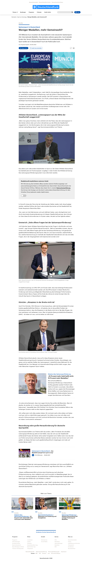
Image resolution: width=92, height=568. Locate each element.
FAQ (56, 539)
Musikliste (57, 545)
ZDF (40, 553)
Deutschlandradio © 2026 (46, 558)
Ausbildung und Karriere (74, 543)
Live (78, 12)
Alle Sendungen (16, 541)
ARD (36, 553)
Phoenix (44, 553)
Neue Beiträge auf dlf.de (18, 546)
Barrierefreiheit (71, 548)
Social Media (44, 541)
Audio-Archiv (47, 12)
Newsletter (57, 541)
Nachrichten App (31, 546)
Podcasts (39, 12)
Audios (29, 541)
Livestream (30, 539)
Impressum (63, 551)
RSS (56, 546)
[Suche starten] (72, 12)
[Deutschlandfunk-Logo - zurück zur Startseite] (46, 7)
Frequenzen (30, 548)
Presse (69, 541)
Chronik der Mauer (55, 553)
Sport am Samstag (21, 17)
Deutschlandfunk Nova (57, 2)
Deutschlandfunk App (32, 545)
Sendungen (23, 12)
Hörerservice (44, 539)
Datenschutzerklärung (63, 188)
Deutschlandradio (33, 2)
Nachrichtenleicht (16, 545)
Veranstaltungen (59, 543)
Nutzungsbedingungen (54, 551)
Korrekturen (71, 546)
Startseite (14, 17)
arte (49, 553)
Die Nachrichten (16, 543)
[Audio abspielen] (33, 455)
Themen (15, 12)
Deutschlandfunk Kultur (45, 2)
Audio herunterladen (36, 48)
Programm (31, 12)
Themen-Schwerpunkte (17, 548)
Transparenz (71, 545)
